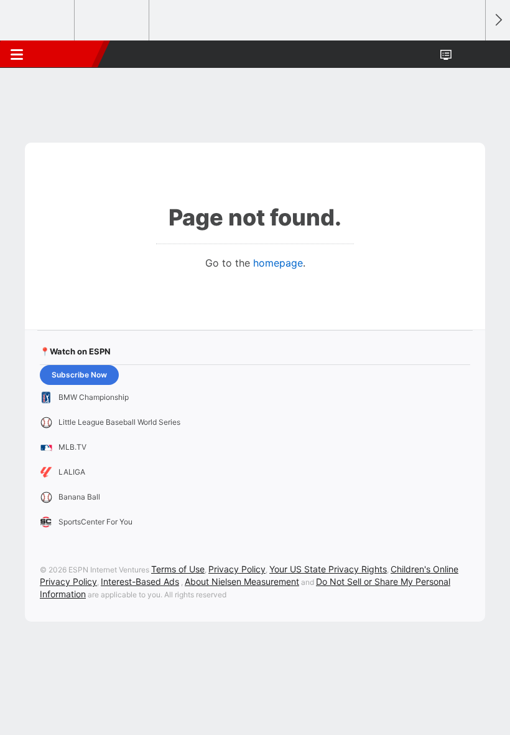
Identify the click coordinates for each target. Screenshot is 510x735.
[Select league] (38, 20)
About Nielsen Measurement (242, 581)
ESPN (66, 54)
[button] (469, 54)
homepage (278, 263)
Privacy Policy (237, 569)
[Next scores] (497, 20)
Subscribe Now (79, 374)
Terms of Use (178, 569)
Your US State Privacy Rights (328, 569)
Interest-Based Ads (140, 581)
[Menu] (17, 54)
